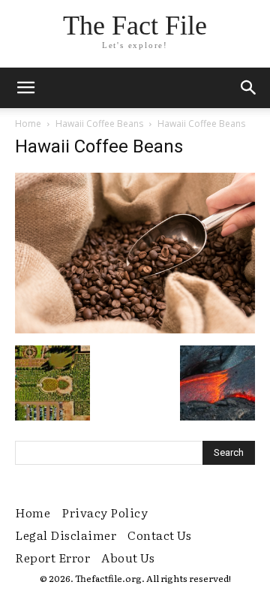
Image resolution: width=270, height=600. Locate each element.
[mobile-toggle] (26, 88)
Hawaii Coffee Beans (99, 123)
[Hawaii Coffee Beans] (135, 330)
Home (28, 123)
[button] (249, 88)
